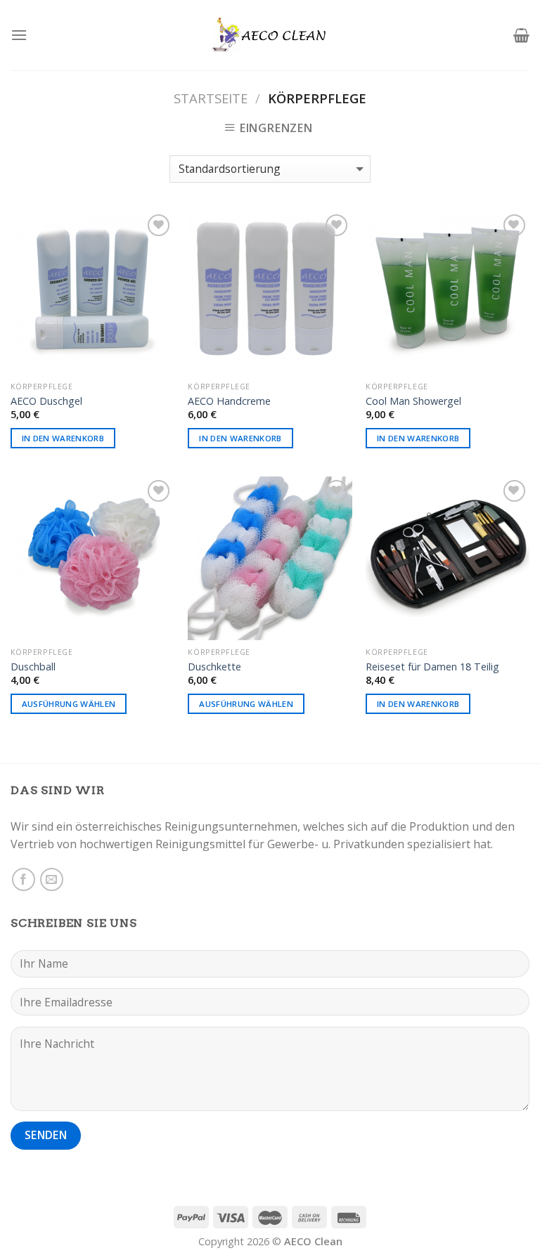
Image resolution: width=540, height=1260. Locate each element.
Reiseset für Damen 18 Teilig (432, 667)
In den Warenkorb (63, 438)
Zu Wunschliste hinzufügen (143, 257)
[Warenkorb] (521, 35)
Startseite (211, 98)
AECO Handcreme (229, 401)
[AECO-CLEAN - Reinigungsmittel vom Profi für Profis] (270, 35)
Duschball (33, 667)
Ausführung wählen (69, 704)
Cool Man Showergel (413, 401)
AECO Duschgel (46, 401)
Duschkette (214, 667)
